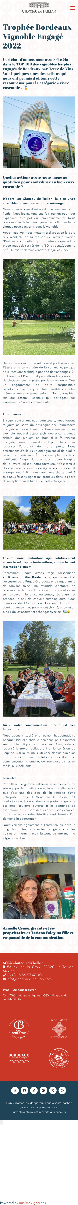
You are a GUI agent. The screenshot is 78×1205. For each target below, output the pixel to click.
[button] (72, 8)
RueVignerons (32, 1203)
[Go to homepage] (39, 7)
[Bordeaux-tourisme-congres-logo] (19, 1058)
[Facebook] (24, 1090)
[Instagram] (15, 1090)
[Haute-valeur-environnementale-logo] (59, 1058)
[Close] (1, 1122)
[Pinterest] (43, 1090)
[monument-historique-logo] (59, 1029)
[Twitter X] (53, 1090)
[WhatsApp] (62, 1090)
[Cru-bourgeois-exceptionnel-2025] (19, 1029)
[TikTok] (34, 1090)
